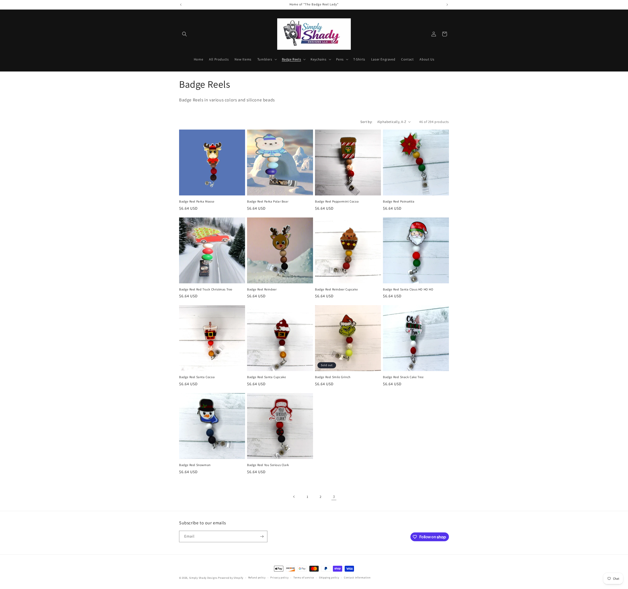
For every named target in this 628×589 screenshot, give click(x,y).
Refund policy (257, 577)
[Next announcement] (447, 4)
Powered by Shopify (230, 577)
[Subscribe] (261, 536)
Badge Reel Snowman (195, 465)
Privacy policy (279, 577)
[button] (184, 34)
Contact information (357, 577)
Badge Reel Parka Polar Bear (267, 202)
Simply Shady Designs (203, 577)
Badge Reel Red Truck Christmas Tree (205, 289)
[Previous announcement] (180, 4)
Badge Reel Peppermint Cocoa (337, 202)
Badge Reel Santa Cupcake (266, 377)
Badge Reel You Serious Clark (268, 465)
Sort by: (366, 122)
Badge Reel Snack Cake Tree (403, 377)
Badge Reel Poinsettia (399, 202)
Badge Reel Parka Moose (196, 202)
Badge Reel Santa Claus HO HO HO (408, 289)
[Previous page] (294, 496)
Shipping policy (329, 577)
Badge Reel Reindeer (261, 289)
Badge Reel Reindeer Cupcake (336, 289)
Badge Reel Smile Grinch (333, 377)
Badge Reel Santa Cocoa (197, 377)
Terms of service (303, 577)
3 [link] (334, 496)
